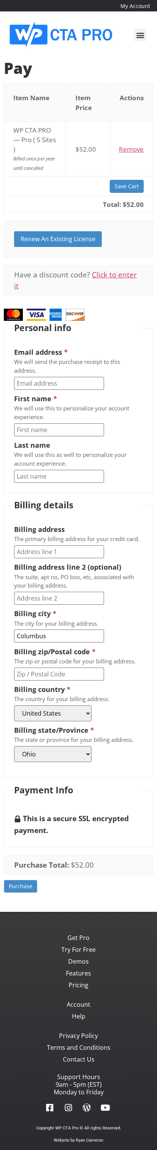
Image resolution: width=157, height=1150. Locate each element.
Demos (78, 961)
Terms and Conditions (79, 1047)
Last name (32, 445)
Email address (41, 352)
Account (78, 1004)
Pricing (78, 985)
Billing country (42, 689)
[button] (140, 35)
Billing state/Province (54, 730)
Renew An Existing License (58, 239)
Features (78, 973)
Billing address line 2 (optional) (67, 567)
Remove (131, 149)
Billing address (39, 529)
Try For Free (78, 949)
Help (78, 1016)
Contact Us (79, 1059)
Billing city (35, 613)
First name (35, 398)
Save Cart (127, 186)
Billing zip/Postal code (55, 651)
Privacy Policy (78, 1035)
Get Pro (78, 938)
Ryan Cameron (89, 1140)
